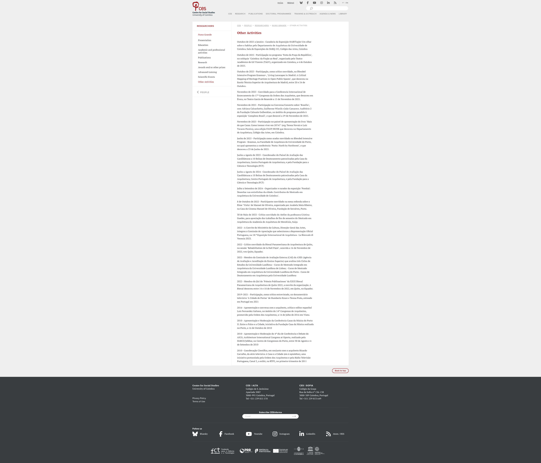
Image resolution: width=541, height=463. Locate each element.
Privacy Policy (199, 398)
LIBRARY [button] (343, 14)
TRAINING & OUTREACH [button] (305, 14)
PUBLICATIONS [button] (256, 14)
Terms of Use (198, 401)
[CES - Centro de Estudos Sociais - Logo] (203, 8)
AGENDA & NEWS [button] (328, 14)
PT (343, 3)
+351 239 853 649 (312, 398)
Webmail (290, 3)
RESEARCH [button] (240, 14)
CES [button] (230, 14)
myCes (280, 3)
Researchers (262, 25)
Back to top (340, 370)
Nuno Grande (279, 25)
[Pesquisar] (311, 8)
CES (239, 25)
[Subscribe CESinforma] (295, 416)
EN (347, 3)
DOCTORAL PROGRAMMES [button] (278, 14)
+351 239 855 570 (259, 398)
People (248, 25)
